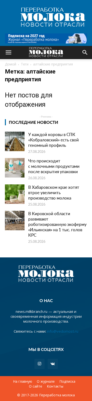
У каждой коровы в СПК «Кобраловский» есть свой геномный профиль (53, 139)
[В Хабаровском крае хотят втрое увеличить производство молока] (15, 194)
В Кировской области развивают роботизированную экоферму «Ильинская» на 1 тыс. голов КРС (57, 224)
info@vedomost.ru (62, 331)
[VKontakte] (53, 364)
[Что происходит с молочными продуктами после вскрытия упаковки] (15, 168)
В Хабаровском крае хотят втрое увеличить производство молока (53, 192)
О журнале (46, 381)
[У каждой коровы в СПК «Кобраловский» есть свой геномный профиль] (15, 141)
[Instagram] (39, 364)
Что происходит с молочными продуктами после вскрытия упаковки (53, 166)
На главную (22, 381)
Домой (10, 64)
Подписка (67, 381)
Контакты (55, 386)
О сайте (35, 386)
